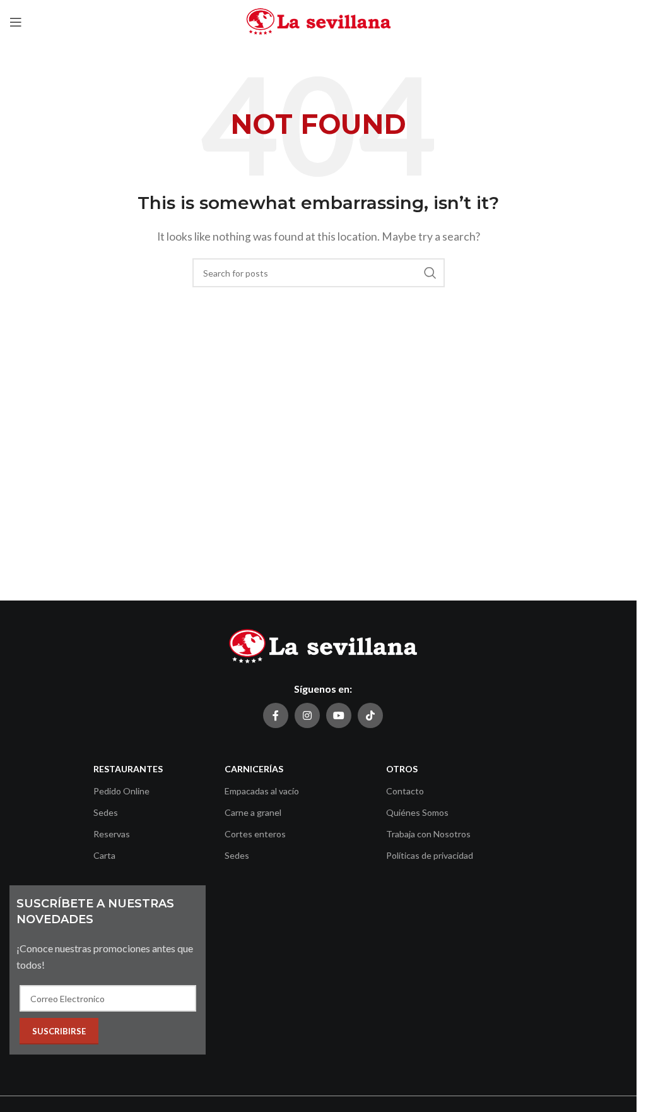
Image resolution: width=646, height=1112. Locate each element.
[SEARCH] (430, 272)
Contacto (405, 791)
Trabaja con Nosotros (428, 833)
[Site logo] (318, 21)
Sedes (105, 812)
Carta (104, 855)
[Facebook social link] (275, 715)
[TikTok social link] (370, 715)
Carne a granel (253, 812)
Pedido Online (121, 791)
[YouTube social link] (338, 715)
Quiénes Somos (417, 812)
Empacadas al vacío (262, 791)
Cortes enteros (255, 833)
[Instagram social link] (307, 715)
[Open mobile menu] (15, 22)
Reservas (111, 833)
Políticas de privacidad (429, 855)
